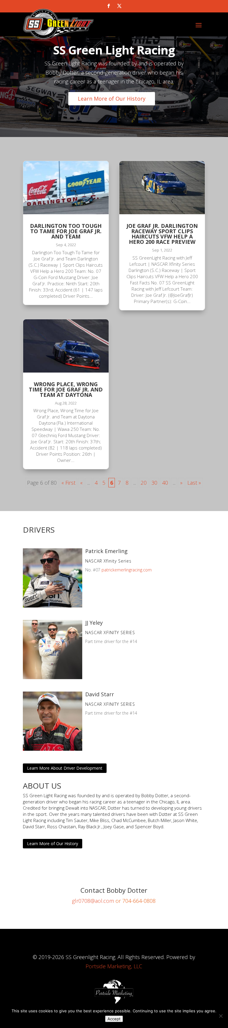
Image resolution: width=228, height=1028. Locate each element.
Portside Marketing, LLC (114, 966)
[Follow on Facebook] (108, 6)
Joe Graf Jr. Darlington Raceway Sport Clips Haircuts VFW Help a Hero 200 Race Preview (162, 233)
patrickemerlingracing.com (127, 570)
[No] (221, 1016)
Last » (194, 482)
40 (165, 482)
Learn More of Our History (111, 98)
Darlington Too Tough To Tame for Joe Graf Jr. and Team (66, 231)
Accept (114, 1018)
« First (68, 482)
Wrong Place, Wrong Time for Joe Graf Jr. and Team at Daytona (66, 389)
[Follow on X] (119, 6)
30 (154, 482)
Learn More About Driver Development (64, 768)
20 (144, 482)
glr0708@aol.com (93, 900)
